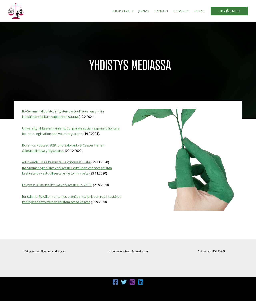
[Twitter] (124, 282)
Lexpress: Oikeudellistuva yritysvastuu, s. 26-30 (57, 185)
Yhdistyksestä (121, 11)
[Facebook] (115, 282)
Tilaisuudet (161, 11)
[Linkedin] (141, 282)
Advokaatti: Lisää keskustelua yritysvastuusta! (56, 162)
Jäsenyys (143, 11)
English (199, 11)
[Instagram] (132, 282)
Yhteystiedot (181, 11)
